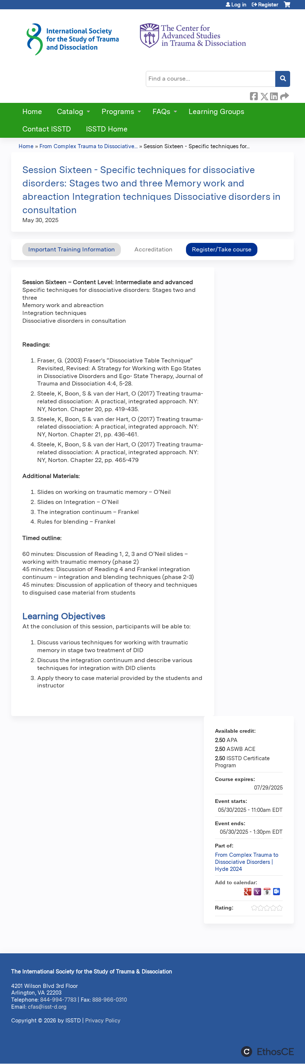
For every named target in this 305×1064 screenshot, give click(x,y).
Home (32, 111)
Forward (284, 95)
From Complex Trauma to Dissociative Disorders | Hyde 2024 (246, 862)
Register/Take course (221, 249)
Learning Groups (216, 111)
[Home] (136, 36)
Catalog (70, 111)
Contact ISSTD (46, 129)
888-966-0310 (109, 999)
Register (268, 4)
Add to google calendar (247, 891)
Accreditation (153, 249)
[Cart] (287, 7)
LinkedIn (273, 95)
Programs (118, 111)
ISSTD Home (107, 129)
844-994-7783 (58, 999)
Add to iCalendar (267, 891)
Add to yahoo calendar (257, 891)
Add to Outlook (276, 891)
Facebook (253, 95)
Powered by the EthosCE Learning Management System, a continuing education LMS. (267, 1051)
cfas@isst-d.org (47, 1006)
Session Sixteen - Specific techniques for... (197, 146)
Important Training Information (71, 249)
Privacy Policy (103, 1020)
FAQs (161, 111)
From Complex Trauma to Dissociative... (88, 146)
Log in (238, 4)
